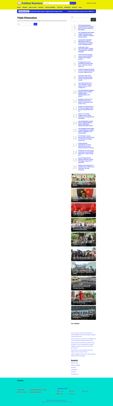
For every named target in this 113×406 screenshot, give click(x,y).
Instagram (86, 391)
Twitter (72, 391)
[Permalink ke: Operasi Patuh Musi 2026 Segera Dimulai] (83, 181)
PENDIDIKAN (74, 369)
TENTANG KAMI (20, 389)
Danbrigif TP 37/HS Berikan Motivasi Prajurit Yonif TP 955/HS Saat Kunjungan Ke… (83, 316)
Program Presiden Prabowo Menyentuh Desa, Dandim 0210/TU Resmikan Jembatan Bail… (82, 228)
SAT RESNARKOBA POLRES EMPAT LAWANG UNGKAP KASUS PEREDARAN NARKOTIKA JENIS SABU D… (86, 123)
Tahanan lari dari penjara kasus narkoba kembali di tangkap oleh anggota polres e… (85, 57)
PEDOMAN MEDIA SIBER (35, 392)
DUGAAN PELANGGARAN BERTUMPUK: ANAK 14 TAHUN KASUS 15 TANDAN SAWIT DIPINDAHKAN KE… (85, 42)
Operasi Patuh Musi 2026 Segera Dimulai (82, 184)
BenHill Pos (43, 402)
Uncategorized (75, 374)
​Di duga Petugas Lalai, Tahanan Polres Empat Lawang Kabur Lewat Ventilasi (83, 198)
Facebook (61, 391)
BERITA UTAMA (74, 363)
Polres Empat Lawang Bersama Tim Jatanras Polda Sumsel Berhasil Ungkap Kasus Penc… (86, 138)
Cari (72, 17)
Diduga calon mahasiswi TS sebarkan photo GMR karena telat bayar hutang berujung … (86, 168)
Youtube (61, 393)
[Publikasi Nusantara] (30, 3)
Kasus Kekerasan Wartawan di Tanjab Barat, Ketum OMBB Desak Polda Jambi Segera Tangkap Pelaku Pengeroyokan (83, 334)
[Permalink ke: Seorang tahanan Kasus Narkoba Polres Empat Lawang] (83, 298)
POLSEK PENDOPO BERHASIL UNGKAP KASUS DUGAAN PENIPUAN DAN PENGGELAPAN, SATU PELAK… (86, 93)
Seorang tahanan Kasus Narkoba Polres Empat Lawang (82, 302)
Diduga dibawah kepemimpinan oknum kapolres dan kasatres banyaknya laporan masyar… (86, 145)
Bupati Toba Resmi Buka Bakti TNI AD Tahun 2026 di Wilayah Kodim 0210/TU (83, 258)
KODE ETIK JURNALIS (22, 392)
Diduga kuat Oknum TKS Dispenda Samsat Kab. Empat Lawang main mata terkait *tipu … (85, 101)
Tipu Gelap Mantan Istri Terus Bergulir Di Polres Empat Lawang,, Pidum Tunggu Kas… (85, 85)
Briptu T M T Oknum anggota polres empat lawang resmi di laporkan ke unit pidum (86, 116)
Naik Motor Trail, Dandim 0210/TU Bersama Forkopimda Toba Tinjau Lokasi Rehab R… (82, 242)
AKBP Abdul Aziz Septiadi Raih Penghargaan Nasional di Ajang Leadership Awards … (81, 213)
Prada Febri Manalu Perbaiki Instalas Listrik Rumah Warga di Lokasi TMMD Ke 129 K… (86, 71)
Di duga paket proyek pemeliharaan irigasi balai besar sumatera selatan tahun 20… (85, 64)
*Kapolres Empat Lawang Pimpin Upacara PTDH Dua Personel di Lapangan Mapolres (82, 286)
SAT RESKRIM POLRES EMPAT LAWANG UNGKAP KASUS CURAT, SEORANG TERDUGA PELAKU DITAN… (86, 35)
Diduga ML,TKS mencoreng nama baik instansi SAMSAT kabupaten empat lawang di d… (86, 153)
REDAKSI (44, 389)
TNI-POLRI (73, 372)
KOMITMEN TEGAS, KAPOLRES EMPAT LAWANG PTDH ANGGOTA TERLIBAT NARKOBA (85, 49)
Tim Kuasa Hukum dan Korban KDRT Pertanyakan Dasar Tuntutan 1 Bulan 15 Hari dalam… (85, 27)
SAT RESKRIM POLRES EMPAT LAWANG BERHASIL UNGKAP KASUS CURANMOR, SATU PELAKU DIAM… (86, 131)
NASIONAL (73, 367)
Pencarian (72, 3)
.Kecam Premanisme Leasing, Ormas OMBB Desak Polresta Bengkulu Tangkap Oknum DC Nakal (81, 11)
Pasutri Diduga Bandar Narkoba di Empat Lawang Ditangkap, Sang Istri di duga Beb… (85, 160)
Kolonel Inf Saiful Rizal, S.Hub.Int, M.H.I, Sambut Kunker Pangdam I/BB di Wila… (83, 272)
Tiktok (72, 393)
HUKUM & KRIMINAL (75, 365)
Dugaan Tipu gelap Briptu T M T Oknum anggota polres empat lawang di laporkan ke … (86, 109)
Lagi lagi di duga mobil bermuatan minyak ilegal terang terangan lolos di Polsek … (85, 78)
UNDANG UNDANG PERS (35, 389)
